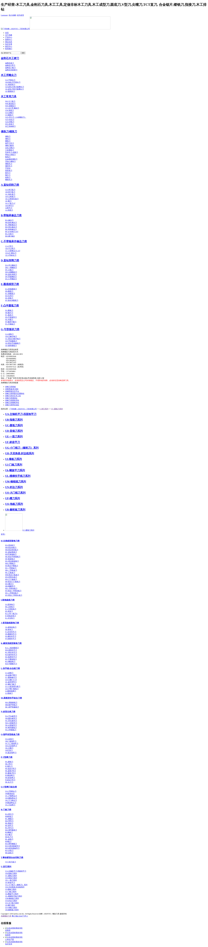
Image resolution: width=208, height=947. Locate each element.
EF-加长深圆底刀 (11, 300)
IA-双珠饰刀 (10, 604)
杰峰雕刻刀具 (6, 916)
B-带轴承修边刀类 (11, 215)
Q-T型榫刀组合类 (9, 787)
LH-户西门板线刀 (12, 689)
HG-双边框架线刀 (12, 561)
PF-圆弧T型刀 (10, 773)
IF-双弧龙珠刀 (10, 616)
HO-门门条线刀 (11, 579)
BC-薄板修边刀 (11, 225)
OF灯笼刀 (9, 750)
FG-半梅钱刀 (10, 324)
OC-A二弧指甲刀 (11, 743)
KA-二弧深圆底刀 (12, 648)
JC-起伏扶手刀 (10, 632)
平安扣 (7, 168)
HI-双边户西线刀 (11, 566)
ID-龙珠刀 (9, 611)
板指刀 (7, 157)
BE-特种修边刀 (11, 229)
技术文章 (8, 44)
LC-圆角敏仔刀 (11, 677)
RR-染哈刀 (9, 853)
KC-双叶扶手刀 (11, 652)
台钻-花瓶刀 (9, 148)
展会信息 (8, 42)
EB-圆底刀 (9, 291)
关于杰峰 (8, 35)
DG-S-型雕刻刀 (11, 279)
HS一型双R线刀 (11, 588)
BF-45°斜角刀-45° (11, 232)
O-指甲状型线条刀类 (10, 734)
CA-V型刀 (9, 246)
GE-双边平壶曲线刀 (12, 343)
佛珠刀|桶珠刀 (9, 131)
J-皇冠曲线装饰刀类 (10, 623)
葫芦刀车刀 (9, 143)
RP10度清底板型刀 (12, 848)
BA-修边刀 (9, 220)
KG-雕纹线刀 (10, 661)
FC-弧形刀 (9, 315)
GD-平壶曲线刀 (11, 341)
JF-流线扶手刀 (10, 639)
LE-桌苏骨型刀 (11, 682)
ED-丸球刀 (9, 296)
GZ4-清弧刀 (9, 122)
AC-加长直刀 (10, 194)
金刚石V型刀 (10, 65)
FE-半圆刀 (9, 319)
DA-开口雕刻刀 (11, 265)
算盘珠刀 (8, 170)
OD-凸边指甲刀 (11, 746)
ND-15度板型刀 (11, 723)
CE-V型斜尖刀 (10, 255)
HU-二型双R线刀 (11, 593)
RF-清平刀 (9, 825)
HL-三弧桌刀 (10, 572)
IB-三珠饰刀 (9, 607)
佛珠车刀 (8, 164)
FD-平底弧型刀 (11, 317)
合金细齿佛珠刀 (11, 159)
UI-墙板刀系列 (13, 459)
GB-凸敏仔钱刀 (11, 336)
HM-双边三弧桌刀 (12, 575)
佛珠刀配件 (9, 145)
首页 (7, 33)
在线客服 (6, 923)
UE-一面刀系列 (14, 436)
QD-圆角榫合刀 (11, 798)
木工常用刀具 (8, 96)
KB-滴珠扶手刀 (11, 650)
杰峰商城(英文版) (11, 389)
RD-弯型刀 (9, 821)
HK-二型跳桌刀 (11, 570)
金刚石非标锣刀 (11, 70)
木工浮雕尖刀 (8, 75)
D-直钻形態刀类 (10, 260)
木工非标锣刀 (10, 126)
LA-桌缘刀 (9, 673)
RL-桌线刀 (9, 839)
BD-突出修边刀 (11, 227)
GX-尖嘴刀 (9, 113)
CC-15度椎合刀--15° (12, 251)
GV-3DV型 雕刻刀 (12, 108)
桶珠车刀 (8, 180)
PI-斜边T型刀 (10, 780)
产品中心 (8, 37)
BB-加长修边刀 (11, 222)
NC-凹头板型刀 (11, 721)
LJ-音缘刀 (9, 693)
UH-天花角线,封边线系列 (19, 453)
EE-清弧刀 (9, 298)
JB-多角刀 (9, 629)
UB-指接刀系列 (14, 419)
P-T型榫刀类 (6, 757)
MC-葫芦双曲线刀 (12, 707)
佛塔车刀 (8, 166)
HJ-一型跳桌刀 (10, 568)
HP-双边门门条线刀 (12, 582)
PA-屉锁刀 (9, 762)
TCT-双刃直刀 (10, 862)
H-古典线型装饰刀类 (10, 541)
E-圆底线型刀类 (10, 284)
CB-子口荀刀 (10, 248)
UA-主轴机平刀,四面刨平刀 (20, 414)
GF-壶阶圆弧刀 (11, 345)
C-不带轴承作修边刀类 (14, 241)
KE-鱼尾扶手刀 (11, 657)
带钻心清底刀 (10, 155)
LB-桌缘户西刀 (11, 675)
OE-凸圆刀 (9, 748)
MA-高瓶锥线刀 (11, 702)
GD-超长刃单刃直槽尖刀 (14, 87)
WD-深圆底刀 (10, 106)
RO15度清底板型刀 (12, 846)
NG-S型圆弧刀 (10, 730)
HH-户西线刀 (10, 563)
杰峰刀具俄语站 (11, 398)
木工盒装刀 (9, 124)
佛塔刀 (7, 139)
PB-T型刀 (8, 764)
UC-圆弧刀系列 (57, 409)
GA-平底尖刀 (10, 80)
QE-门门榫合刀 (11, 800)
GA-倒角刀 (9, 334)
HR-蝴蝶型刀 (10, 586)
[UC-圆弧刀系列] (14, 530)
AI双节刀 (8, 208)
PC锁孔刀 (9, 766)
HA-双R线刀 (10, 545)
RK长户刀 (9, 837)
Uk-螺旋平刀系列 (15, 470)
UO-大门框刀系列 (15, 492)
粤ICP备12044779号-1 (20, 916)
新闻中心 (8, 40)
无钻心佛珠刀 (10, 161)
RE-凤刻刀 (9, 823)
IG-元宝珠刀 (10, 618)
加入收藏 (12, 15)
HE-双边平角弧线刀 (12, 557)
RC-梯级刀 (9, 819)
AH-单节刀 (9, 206)
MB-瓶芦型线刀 (11, 705)
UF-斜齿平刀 (12, 442)
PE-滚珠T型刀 (10, 771)
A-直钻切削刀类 (10, 184)
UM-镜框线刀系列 (15, 481)
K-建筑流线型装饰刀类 (11, 643)
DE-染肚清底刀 (11, 274)
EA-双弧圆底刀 (11, 289)
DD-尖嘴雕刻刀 (11, 272)
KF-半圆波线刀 (11, 659)
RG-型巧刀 (9, 828)
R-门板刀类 (6, 809)
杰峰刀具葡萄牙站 (12, 403)
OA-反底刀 (9, 739)
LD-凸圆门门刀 (11, 680)
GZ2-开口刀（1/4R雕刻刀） (15, 117)
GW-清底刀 (9, 110)
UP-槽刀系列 (12, 498)
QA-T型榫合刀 (10, 791)
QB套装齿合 (10, 794)
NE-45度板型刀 (11, 725)
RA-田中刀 (9, 814)
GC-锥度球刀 (10, 84)
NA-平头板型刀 (11, 716)
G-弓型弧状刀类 (10, 329)
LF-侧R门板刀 (10, 684)
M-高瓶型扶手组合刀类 (11, 698)
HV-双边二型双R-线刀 (13, 595)
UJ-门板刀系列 (13, 464)
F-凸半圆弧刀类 (10, 305)
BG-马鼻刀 (9, 234)
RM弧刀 (8, 841)
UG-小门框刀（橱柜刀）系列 (22, 447)
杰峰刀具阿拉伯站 (12, 405)
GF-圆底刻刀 (10, 91)
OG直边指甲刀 (10, 753)
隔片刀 (7, 175)
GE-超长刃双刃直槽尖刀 (14, 89)
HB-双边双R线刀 (11, 550)
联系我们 (8, 49)
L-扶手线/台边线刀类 (10, 668)
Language (4, 15)
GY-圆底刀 (9, 115)
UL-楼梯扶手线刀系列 (17, 475)
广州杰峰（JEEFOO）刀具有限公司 (23, 409)
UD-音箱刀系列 (14, 430)
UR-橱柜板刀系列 (15, 509)
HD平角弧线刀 (10, 554)
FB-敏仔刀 (9, 313)
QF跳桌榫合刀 (10, 803)
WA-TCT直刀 (10, 101)
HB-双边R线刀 (10, 547)
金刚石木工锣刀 (10, 58)
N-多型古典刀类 (8, 711)
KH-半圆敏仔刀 (11, 664)
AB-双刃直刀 (10, 192)
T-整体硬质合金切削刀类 (12, 857)
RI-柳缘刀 (9, 832)
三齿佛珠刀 (9, 150)
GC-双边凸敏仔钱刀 (12, 339)
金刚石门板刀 (10, 68)
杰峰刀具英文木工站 (13, 396)
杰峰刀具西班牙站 (12, 400)
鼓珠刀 (7, 177)
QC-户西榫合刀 (11, 796)
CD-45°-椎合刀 (10, 253)
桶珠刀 (7, 141)
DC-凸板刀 (9, 270)
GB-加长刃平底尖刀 (12, 82)
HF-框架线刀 (10, 559)
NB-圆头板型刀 (11, 718)
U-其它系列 (44, 409)
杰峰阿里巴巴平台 (12, 391)
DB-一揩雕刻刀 (11, 267)
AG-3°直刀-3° (10, 203)
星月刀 (7, 173)
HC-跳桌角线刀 (11, 552)
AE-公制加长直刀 (12, 199)
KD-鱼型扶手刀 (11, 655)
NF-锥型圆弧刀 (11, 727)
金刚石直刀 (9, 63)
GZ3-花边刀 (9, 119)
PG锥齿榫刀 (9, 775)
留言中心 (8, 46)
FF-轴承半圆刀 (10, 322)
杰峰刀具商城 (10, 387)
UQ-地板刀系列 (14, 504)
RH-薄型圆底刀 (11, 830)
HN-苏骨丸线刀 (11, 577)
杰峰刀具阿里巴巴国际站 (14, 393)
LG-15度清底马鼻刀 (12, 686)
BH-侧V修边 (10, 236)
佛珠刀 (7, 136)
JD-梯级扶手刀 (10, 634)
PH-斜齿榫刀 (10, 778)
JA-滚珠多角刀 (10, 627)
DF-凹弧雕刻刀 (11, 277)
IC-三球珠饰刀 (10, 609)
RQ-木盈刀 (9, 850)
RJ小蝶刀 (8, 835)
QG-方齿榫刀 (10, 805)
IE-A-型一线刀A (11, 614)
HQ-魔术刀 (9, 584)
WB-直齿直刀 (10, 104)
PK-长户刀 (9, 782)
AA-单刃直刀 (10, 190)
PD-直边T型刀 (10, 768)
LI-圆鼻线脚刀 (10, 691)
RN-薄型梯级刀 (11, 844)
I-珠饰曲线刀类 (8, 600)
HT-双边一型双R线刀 (13, 591)
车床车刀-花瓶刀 (11, 152)
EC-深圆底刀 (10, 293)
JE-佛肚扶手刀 (10, 636)
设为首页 (20, 15)
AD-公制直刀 (10, 196)
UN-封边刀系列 (14, 487)
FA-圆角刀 (9, 310)
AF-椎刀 (8, 201)
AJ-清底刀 (9, 210)
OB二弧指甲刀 (10, 741)
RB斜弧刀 (9, 816)
